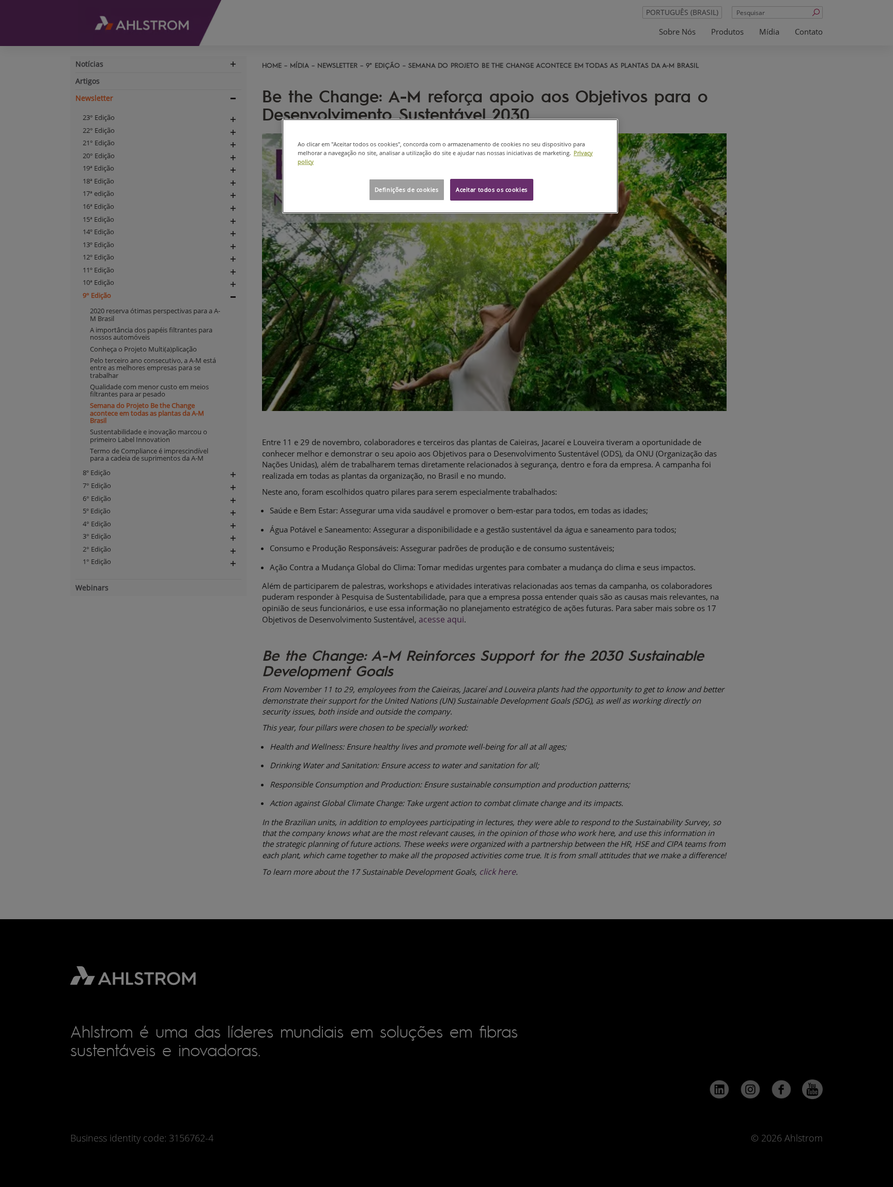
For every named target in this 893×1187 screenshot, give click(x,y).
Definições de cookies (407, 189)
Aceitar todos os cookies (492, 189)
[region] (450, 166)
